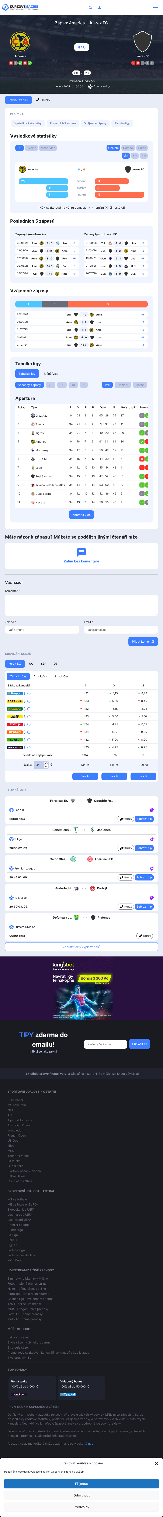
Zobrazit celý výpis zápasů (81, 947)
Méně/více (48, 148)
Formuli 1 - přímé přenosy (25, 1314)
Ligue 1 (13, 1245)
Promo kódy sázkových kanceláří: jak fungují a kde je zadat (49, 1352)
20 (50, 385)
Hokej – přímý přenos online (27, 1288)
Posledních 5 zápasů (63, 123)
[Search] (91, 7)
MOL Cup (14, 1260)
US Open (14, 1140)
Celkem (113, 148)
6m (135, 155)
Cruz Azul (41, 415)
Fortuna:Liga (16, 1250)
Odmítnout (81, 1495)
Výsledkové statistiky (28, 123)
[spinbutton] (41, 765)
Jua (34, 250)
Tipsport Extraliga (20, 1120)
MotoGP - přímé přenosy (25, 1319)
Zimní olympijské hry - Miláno (28, 1278)
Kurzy (46, 100)
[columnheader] (22, 407)
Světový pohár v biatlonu (25, 1171)
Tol (103, 243)
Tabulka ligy (122, 123)
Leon (38, 467)
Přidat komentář (143, 641)
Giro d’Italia (15, 1166)
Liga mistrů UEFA (19, 1219)
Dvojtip (31, 148)
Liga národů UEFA (20, 1214)
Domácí (128, 148)
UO (31, 663)
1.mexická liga (102, 86)
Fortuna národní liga (21, 1255)
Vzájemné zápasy (95, 123)
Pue (65, 243)
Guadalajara (43, 493)
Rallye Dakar (16, 1176)
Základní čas (18, 676)
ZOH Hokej (15, 1100)
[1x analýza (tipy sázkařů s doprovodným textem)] (151, 809)
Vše (125, 155)
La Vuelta (14, 1161)
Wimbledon (15, 1130)
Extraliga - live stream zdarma (28, 1293)
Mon (103, 258)
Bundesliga (15, 1230)
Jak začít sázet (18, 1337)
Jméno (10, 622)
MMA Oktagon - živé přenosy (28, 1309)
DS (55, 663)
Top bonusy (17, 1369)
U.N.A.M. (41, 459)
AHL (10, 1115)
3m (144, 155)
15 (62, 385)
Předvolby (81, 1507)
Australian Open (19, 1125)
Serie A (12, 1240)
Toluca (39, 424)
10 (73, 385)
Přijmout (81, 1484)
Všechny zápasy (29, 385)
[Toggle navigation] (156, 7)
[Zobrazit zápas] (74, 242)
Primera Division (82, 81)
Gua (103, 273)
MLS (11, 1150)
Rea (64, 258)
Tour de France (18, 1155)
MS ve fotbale (17, 1199)
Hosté (142, 148)
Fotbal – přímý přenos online (27, 1283)
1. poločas (40, 676)
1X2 (19, 148)
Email (88, 622)
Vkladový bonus (71, 1381)
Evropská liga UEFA (21, 1209)
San (65, 266)
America (40, 441)
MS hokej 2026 (18, 1105)
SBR (43, 663)
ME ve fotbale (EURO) (23, 1204)
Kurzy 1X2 (14, 663)
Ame (34, 243)
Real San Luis (44, 476)
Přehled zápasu (18, 100)
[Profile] (99, 7)
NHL (11, 1110)
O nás (89, 1443)
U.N (133, 266)
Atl (35, 273)
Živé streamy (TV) (20, 1357)
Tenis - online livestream (24, 1304)
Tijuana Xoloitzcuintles (50, 485)
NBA (11, 1145)
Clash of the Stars (20, 1181)
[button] (157, 1463)
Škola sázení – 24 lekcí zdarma (29, 1342)
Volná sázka (19, 1381)
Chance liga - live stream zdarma (30, 1299)
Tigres (39, 433)
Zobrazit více (81, 515)
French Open (17, 1135)
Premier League (19, 1224)
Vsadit (85, 776)
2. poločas (61, 676)
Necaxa (40, 502)
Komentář (12, 590)
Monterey (41, 450)
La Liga (13, 1235)
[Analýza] (152, 809)
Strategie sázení (19, 1347)
